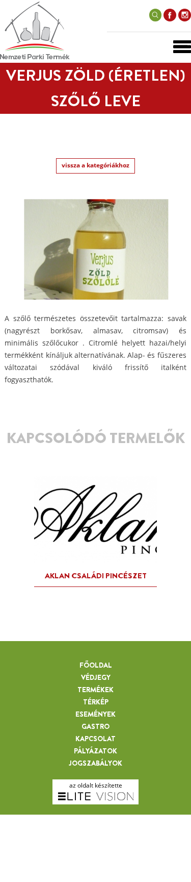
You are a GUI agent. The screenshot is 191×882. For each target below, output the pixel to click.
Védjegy (96, 677)
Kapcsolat (95, 738)
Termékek (95, 689)
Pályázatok (95, 751)
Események (95, 714)
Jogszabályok (95, 763)
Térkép (95, 702)
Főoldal (95, 665)
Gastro (95, 726)
